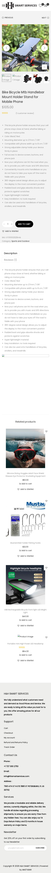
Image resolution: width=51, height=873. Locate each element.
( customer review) (25, 113)
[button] (10, 231)
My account (9, 737)
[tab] (25, 253)
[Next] (44, 48)
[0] (40, 5)
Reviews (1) (10, 259)
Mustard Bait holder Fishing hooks (25, 543)
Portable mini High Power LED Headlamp (25, 643)
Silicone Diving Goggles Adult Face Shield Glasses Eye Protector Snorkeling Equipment (25, 474)
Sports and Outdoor (21, 241)
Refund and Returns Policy (16, 742)
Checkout (8, 733)
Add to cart (24, 224)
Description (10, 253)
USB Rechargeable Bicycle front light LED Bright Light (25, 611)
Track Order (9, 747)
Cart (6, 728)
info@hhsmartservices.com (16, 776)
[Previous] (6, 48)
